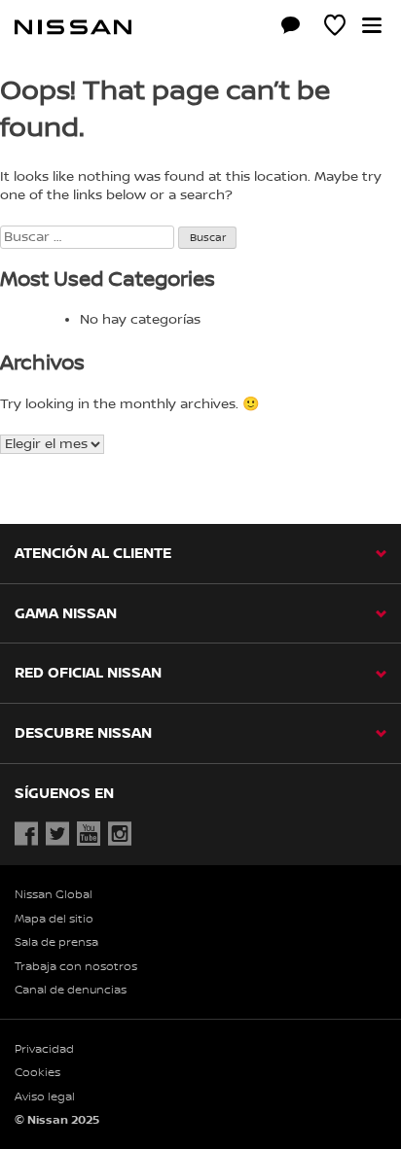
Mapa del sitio (54, 919)
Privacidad (44, 1049)
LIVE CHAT (291, 25)
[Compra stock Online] (247, 28)
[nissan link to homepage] (73, 27)
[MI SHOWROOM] (335, 28)
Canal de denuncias (71, 990)
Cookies (37, 1072)
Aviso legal (45, 1097)
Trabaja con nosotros (76, 966)
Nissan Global (53, 895)
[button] (372, 25)
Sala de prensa (56, 942)
